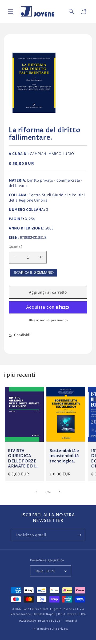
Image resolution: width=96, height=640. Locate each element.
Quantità (15, 246)
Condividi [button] (22, 334)
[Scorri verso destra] (60, 492)
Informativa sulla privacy (51, 628)
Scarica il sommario (34, 273)
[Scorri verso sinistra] (36, 492)
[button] (11, 11)
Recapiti (71, 620)
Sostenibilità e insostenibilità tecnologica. (64, 456)
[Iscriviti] (79, 535)
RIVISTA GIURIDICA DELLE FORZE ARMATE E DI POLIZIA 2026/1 (22, 458)
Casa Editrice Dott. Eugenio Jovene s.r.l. (51, 609)
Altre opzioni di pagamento (48, 320)
